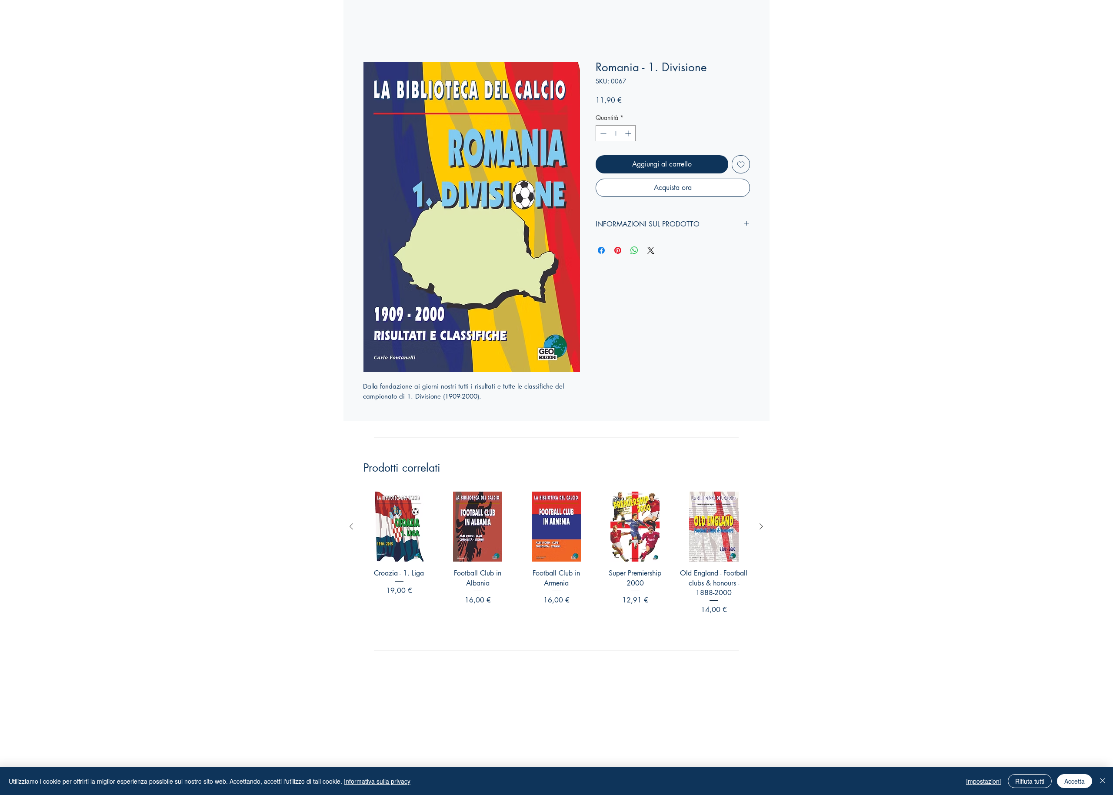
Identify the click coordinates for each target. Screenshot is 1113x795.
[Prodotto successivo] (761, 526)
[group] (556, 564)
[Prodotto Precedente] (351, 526)
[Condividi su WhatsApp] (634, 250)
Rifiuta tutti (1029, 781)
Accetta (1074, 781)
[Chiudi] (1102, 781)
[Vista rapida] (399, 527)
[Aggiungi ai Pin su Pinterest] (618, 250)
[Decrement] (602, 133)
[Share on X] (651, 250)
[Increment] (628, 133)
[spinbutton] (615, 133)
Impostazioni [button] (983, 781)
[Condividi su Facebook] (601, 250)
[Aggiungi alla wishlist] (741, 164)
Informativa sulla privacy (377, 781)
